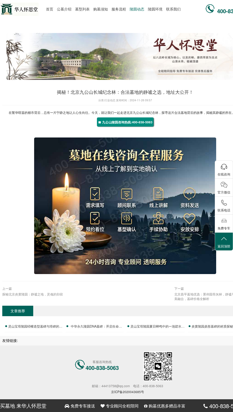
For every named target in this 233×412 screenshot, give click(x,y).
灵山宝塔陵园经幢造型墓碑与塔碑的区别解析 (35, 327)
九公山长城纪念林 (145, 112)
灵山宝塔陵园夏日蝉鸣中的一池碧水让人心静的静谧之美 (157, 327)
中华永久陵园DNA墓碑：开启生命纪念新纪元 (96, 327)
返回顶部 (224, 246)
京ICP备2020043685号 (127, 391)
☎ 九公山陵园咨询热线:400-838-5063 (125, 122)
